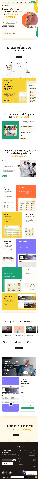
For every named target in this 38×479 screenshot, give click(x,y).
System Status (20, 452)
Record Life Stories (20, 458)
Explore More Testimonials (19, 348)
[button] (9, 2)
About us (25, 455)
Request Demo (4, 26)
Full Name (22, 392)
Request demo (33, 2)
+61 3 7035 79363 (30, 455)
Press (19, 454)
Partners (19, 455)
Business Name (23, 396)
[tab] (28, 128)
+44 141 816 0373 (30, 454)
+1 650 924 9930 (30, 452)
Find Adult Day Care (20, 464)
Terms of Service (26, 452)
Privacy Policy (25, 454)
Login (29, 2)
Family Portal (19, 461)
